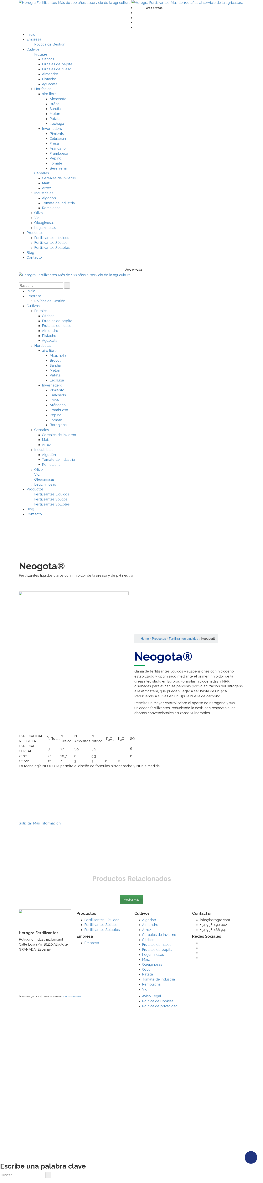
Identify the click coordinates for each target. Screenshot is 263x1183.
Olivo (146, 969)
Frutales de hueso (157, 945)
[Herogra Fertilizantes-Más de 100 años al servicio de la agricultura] (75, 2)
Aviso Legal (151, 996)
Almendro (150, 925)
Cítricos (148, 940)
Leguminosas (153, 955)
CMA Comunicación (71, 996)
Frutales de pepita (157, 950)
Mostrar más (131, 899)
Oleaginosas (152, 964)
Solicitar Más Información (40, 823)
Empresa (91, 943)
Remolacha (151, 984)
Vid (144, 989)
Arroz (146, 930)
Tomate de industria (158, 979)
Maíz (146, 959)
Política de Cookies (157, 1001)
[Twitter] (136, 8)
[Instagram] (136, 27)
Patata (147, 974)
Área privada (154, 7)
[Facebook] (136, 13)
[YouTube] (136, 18)
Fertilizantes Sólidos (100, 925)
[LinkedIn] (136, 22)
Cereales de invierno (159, 935)
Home (145, 638)
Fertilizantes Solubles (102, 930)
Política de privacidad (160, 1006)
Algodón (149, 920)
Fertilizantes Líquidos (101, 920)
